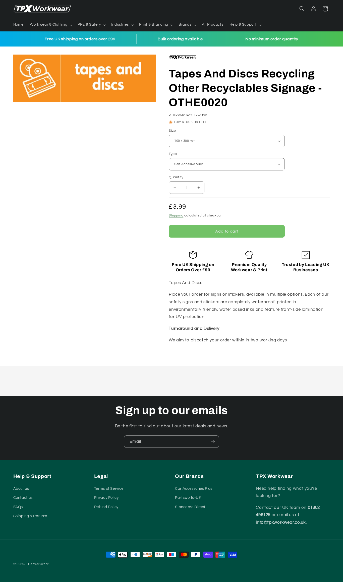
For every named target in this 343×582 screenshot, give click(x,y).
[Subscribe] (213, 441)
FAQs (18, 507)
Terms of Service (109, 488)
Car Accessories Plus (193, 488)
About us (21, 488)
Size (172, 130)
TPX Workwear (37, 564)
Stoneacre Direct (190, 507)
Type (173, 154)
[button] (51, 24)
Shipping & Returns (30, 516)
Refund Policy (106, 507)
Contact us (23, 498)
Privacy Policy (106, 498)
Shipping (176, 215)
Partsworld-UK (188, 498)
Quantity (176, 177)
